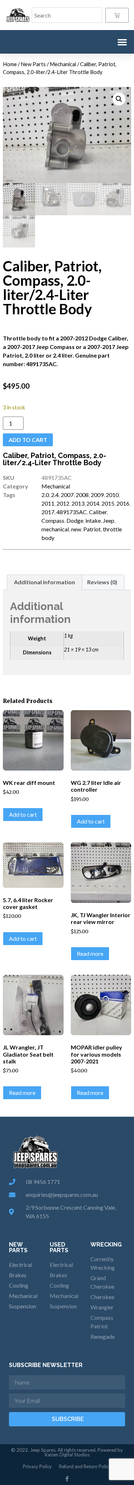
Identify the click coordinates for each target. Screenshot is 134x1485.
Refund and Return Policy (85, 1466)
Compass (52, 520)
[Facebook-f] (67, 1478)
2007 (67, 494)
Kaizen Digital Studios (67, 1454)
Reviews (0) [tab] (102, 582)
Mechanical (63, 64)
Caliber (98, 511)
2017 (47, 511)
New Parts (33, 64)
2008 (82, 494)
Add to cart (28, 439)
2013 (77, 503)
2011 (47, 503)
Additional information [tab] (44, 582)
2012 (62, 503)
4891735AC (71, 511)
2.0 (45, 494)
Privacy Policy (37, 1466)
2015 (107, 503)
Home (10, 64)
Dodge (74, 520)
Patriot (92, 529)
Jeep (108, 520)
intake (93, 520)
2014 (92, 503)
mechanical (55, 529)
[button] (122, 41)
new (76, 529)
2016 (122, 503)
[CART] (117, 15)
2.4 (55, 494)
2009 (97, 494)
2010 (112, 494)
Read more (90, 953)
